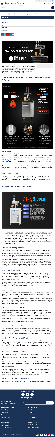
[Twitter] (27, 394)
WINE (3, 25)
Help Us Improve (32, 417)
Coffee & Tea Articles (17, 14)
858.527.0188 (33, 425)
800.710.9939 (34, 422)
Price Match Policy (5, 417)
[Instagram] (32, 394)
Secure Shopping (5, 410)
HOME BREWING (5, 22)
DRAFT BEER (4, 20)
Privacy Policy (4, 412)
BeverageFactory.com (6, 422)
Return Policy (4, 414)
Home (3, 14)
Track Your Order (32, 410)
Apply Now (49, 0)
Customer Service (32, 412)
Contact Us (31, 414)
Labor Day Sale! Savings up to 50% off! (27, 11)
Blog (9, 14)
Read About (40, 66)
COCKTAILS (4, 30)
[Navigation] (2, 4)
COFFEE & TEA (5, 27)
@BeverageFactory (27, 398)
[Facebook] (23, 394)
